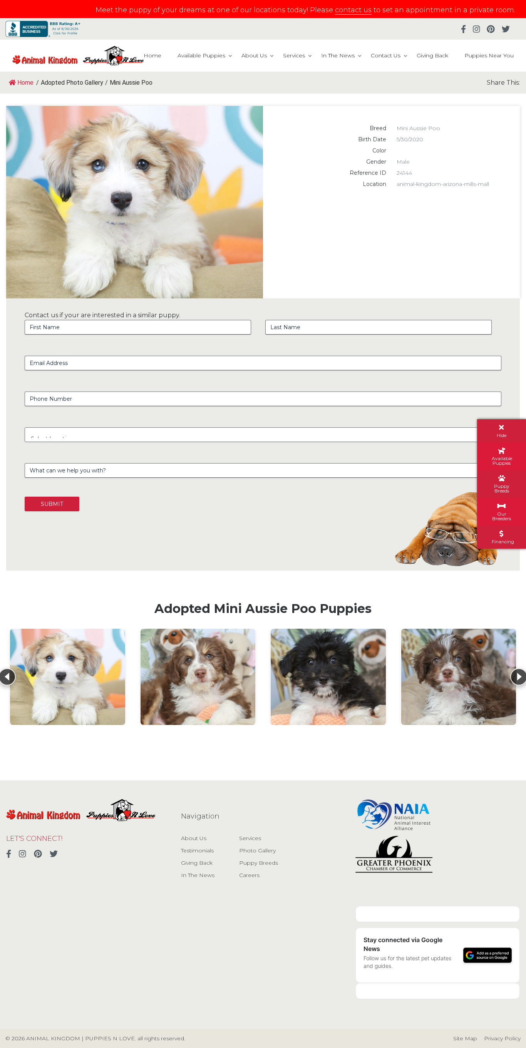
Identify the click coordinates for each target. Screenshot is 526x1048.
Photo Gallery (257, 850)
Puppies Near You (489, 55)
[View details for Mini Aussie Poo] (67, 677)
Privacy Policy (502, 1038)
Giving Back (432, 55)
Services (294, 55)
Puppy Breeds (258, 862)
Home (152, 55)
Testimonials (197, 850)
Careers (249, 875)
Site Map (465, 1038)
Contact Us (385, 55)
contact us (353, 10)
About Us (254, 55)
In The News (338, 55)
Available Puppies (201, 55)
